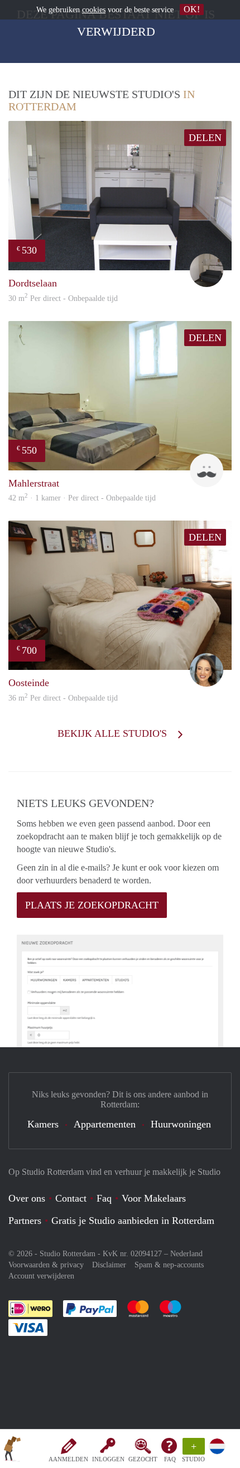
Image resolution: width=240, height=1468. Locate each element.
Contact (71, 1198)
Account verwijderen (41, 1276)
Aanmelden (68, 1459)
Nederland (186, 1254)
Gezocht (142, 1459)
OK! (192, 9)
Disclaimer (109, 1265)
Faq (104, 1198)
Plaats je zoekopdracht (92, 905)
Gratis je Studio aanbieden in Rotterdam (132, 1220)
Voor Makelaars (154, 1198)
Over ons (26, 1198)
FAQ (170, 1459)
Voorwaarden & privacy (46, 1265)
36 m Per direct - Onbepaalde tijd (63, 698)
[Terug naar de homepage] (12, 1451)
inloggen (108, 1459)
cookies (93, 10)
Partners (24, 1220)
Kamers (43, 1124)
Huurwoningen (181, 1124)
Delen (205, 137)
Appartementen (105, 1124)
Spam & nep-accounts (169, 1265)
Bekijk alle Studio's (113, 733)
